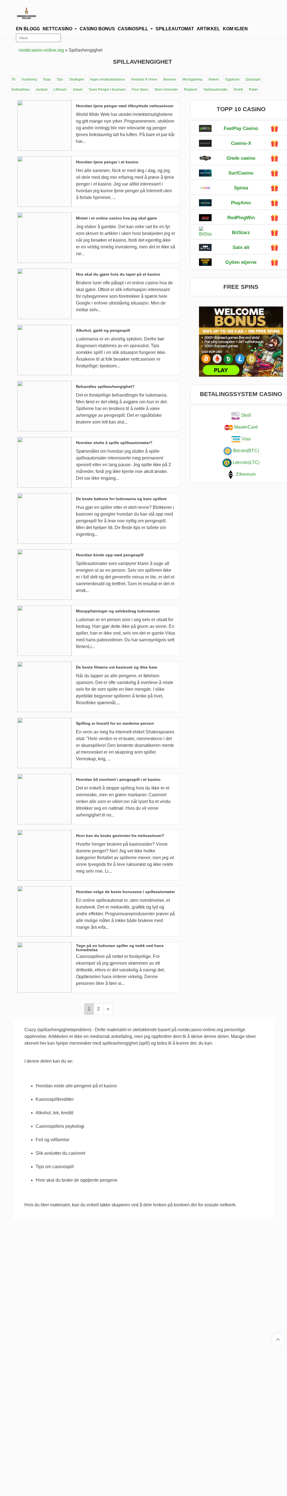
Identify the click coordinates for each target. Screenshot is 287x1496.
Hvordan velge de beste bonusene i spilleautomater (125, 892)
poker (253, 90)
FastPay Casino (241, 128)
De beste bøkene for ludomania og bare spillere (121, 499)
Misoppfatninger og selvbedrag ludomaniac (118, 611)
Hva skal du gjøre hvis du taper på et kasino (118, 274)
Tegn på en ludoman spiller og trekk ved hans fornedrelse (120, 948)
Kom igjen (235, 28)
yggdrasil (232, 79)
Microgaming (192, 79)
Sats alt (241, 247)
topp (46, 79)
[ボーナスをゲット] (274, 128)
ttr (13, 79)
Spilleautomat (175, 28)
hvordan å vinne (144, 79)
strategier (76, 79)
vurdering (29, 79)
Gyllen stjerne (240, 262)
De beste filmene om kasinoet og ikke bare (116, 667)
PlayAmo (241, 202)
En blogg (28, 28)
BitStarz (241, 232)
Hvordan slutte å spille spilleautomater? (114, 443)
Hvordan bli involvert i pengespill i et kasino (118, 779)
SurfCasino (240, 173)
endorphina (20, 90)
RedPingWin (241, 217)
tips (60, 79)
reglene (190, 90)
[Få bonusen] (205, 128)
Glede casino (240, 158)
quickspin (253, 79)
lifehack (60, 90)
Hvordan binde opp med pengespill (110, 555)
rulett (238, 90)
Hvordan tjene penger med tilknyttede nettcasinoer (124, 106)
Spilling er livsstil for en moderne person (115, 723)
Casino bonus (97, 28)
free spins (140, 90)
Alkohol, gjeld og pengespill (103, 330)
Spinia (241, 188)
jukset (77, 90)
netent (214, 79)
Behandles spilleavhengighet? (105, 387)
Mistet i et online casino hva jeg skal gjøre (116, 218)
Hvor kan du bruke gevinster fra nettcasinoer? (120, 836)
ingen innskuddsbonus (107, 79)
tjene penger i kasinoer (107, 90)
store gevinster (166, 90)
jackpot (41, 90)
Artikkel (208, 28)
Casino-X (241, 143)
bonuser (169, 79)
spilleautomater (215, 90)
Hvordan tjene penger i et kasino (107, 162)
